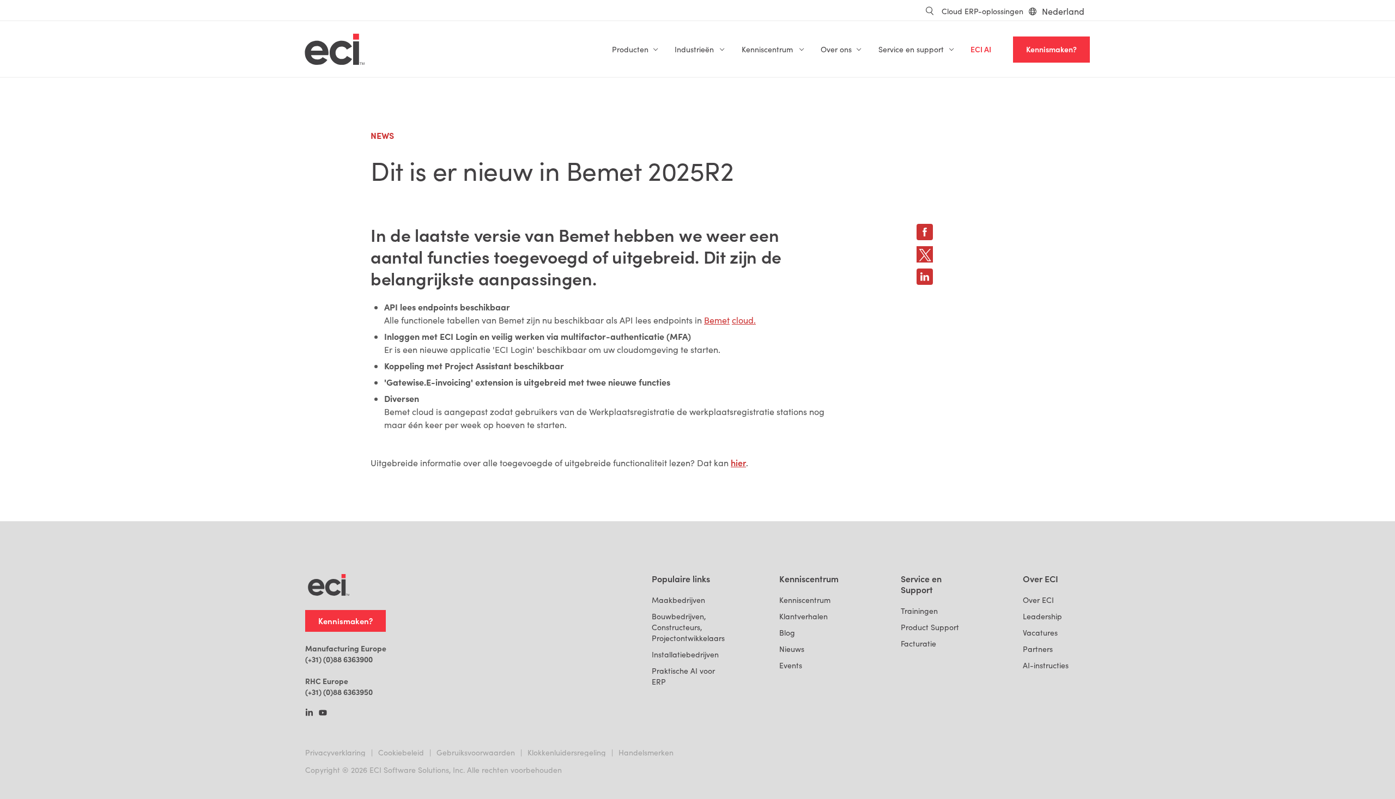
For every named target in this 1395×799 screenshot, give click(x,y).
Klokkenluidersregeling (566, 752)
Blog (787, 632)
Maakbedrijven (678, 600)
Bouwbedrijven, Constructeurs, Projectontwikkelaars (688, 627)
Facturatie (918, 643)
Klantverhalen (803, 616)
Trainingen (919, 611)
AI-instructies (1046, 665)
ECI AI (981, 49)
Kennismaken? (1051, 49)
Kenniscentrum (804, 600)
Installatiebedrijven (685, 654)
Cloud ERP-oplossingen (982, 11)
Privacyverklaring (335, 752)
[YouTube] (323, 713)
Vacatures (1040, 632)
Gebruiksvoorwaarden (475, 752)
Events (790, 665)
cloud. (744, 320)
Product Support (930, 627)
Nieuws (791, 649)
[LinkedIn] (309, 713)
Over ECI (1038, 600)
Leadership (1042, 616)
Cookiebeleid (401, 752)
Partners (1038, 649)
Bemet (717, 320)
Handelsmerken (646, 752)
